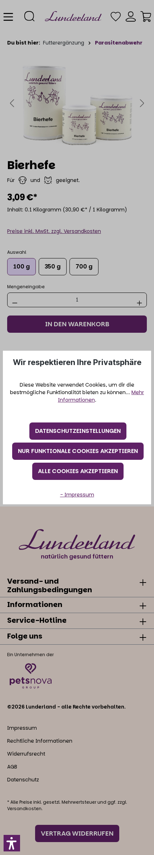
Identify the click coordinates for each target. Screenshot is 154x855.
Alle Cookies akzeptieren (78, 471)
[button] (12, 843)
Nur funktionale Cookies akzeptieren (78, 451)
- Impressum (77, 494)
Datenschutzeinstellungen (78, 431)
